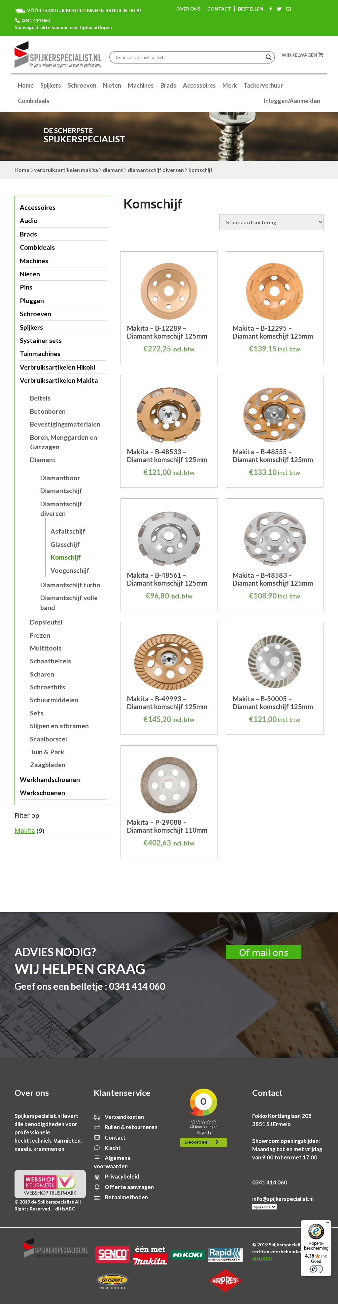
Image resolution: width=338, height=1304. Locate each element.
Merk (229, 85)
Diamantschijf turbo (70, 585)
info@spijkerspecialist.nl (283, 1198)
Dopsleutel (46, 622)
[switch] (316, 1269)
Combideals (34, 100)
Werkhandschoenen (50, 779)
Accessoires (199, 85)
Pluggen (32, 300)
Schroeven (82, 85)
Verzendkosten (124, 1116)
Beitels (40, 398)
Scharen (42, 674)
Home (26, 85)
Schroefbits (47, 687)
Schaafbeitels (50, 661)
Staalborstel (48, 739)
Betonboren (48, 411)
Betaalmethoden (126, 1197)
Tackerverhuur (263, 85)
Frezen (40, 635)
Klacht (112, 1147)
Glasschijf (65, 544)
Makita (25, 830)
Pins (26, 287)
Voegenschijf (70, 570)
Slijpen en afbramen (59, 726)
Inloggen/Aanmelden (291, 100)
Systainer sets (41, 340)
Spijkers (50, 85)
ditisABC (262, 1258)
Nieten (112, 85)
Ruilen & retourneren (130, 1127)
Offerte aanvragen (129, 1186)
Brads (168, 85)
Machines (141, 85)
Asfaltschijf (68, 531)
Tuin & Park (47, 752)
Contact (219, 9)
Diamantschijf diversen (156, 170)
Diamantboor (60, 478)
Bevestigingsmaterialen (65, 424)
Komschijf (66, 557)
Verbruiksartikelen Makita (66, 170)
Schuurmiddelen (54, 700)
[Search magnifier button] (268, 57)
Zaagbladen (47, 764)
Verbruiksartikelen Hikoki (57, 367)
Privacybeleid (121, 1176)
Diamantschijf (61, 490)
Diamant (113, 170)
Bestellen (250, 9)
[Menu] (327, 1224)
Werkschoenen (42, 792)
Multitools (45, 648)
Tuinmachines (40, 353)
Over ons (188, 9)
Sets (36, 713)
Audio (29, 220)
